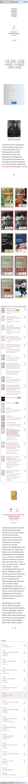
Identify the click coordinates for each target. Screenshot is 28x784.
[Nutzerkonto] (24, 2)
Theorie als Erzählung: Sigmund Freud (9, 671)
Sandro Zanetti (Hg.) (14, 516)
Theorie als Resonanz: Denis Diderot (9, 662)
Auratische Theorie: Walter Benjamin (8, 679)
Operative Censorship (11, 398)
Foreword (8, 377)
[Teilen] (15, 40)
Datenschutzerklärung (20, 782)
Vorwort (8, 356)
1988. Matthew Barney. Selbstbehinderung (11, 309)
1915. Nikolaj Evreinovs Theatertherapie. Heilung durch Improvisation (13, 318)
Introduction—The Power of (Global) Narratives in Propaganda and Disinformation (13, 458)
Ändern (14, 103)
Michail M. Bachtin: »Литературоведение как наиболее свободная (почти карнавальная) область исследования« (13, 432)
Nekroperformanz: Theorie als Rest (10, 702)
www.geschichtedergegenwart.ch (15, 166)
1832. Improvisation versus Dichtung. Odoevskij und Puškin (13, 337)
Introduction (9, 416)
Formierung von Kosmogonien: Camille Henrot (9, 719)
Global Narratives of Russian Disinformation (13, 471)
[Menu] (0, 2)
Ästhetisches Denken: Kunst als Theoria (9, 745)
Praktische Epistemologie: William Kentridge (10, 710)
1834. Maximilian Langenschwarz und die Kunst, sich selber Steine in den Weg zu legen (13, 328)
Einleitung (8, 408)
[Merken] (13, 40)
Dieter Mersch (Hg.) (8, 514)
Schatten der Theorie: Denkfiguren (10, 754)
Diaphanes (14, 1)
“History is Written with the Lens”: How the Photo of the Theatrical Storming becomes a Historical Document (13, 387)
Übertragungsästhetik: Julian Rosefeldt (9, 728)
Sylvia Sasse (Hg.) (19, 514)
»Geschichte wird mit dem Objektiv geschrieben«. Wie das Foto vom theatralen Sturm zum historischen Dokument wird (13, 366)
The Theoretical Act (11, 423)
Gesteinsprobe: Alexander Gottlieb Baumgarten (10, 653)
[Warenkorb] (27, 2)
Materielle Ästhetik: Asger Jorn (9, 688)
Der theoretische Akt (7, 695)
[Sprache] (25, 2)
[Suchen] (2, 2)
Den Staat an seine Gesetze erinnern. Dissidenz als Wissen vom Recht (13, 346)
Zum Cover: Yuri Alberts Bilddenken (8, 762)
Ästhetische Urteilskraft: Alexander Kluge (8, 737)
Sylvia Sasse (14, 32)
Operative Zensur (10, 403)
